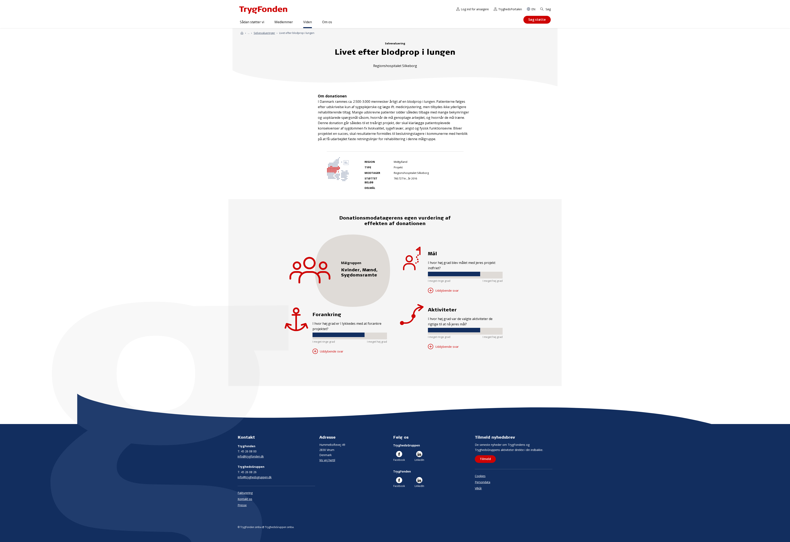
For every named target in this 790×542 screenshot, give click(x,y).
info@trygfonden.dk (251, 456)
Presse (242, 505)
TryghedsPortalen (510, 9)
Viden (307, 22)
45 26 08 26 (247, 472)
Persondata (482, 482)
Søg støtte (537, 19)
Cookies (480, 476)
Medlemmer (283, 22)
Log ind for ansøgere (475, 9)
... (249, 33)
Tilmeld (485, 459)
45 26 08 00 (247, 451)
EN (533, 9)
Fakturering (245, 493)
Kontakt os (245, 499)
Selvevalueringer (264, 33)
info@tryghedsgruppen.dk (255, 477)
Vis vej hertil (327, 460)
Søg (548, 9)
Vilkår (478, 488)
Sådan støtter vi (252, 22)
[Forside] (242, 33)
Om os (327, 22)
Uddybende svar (331, 351)
